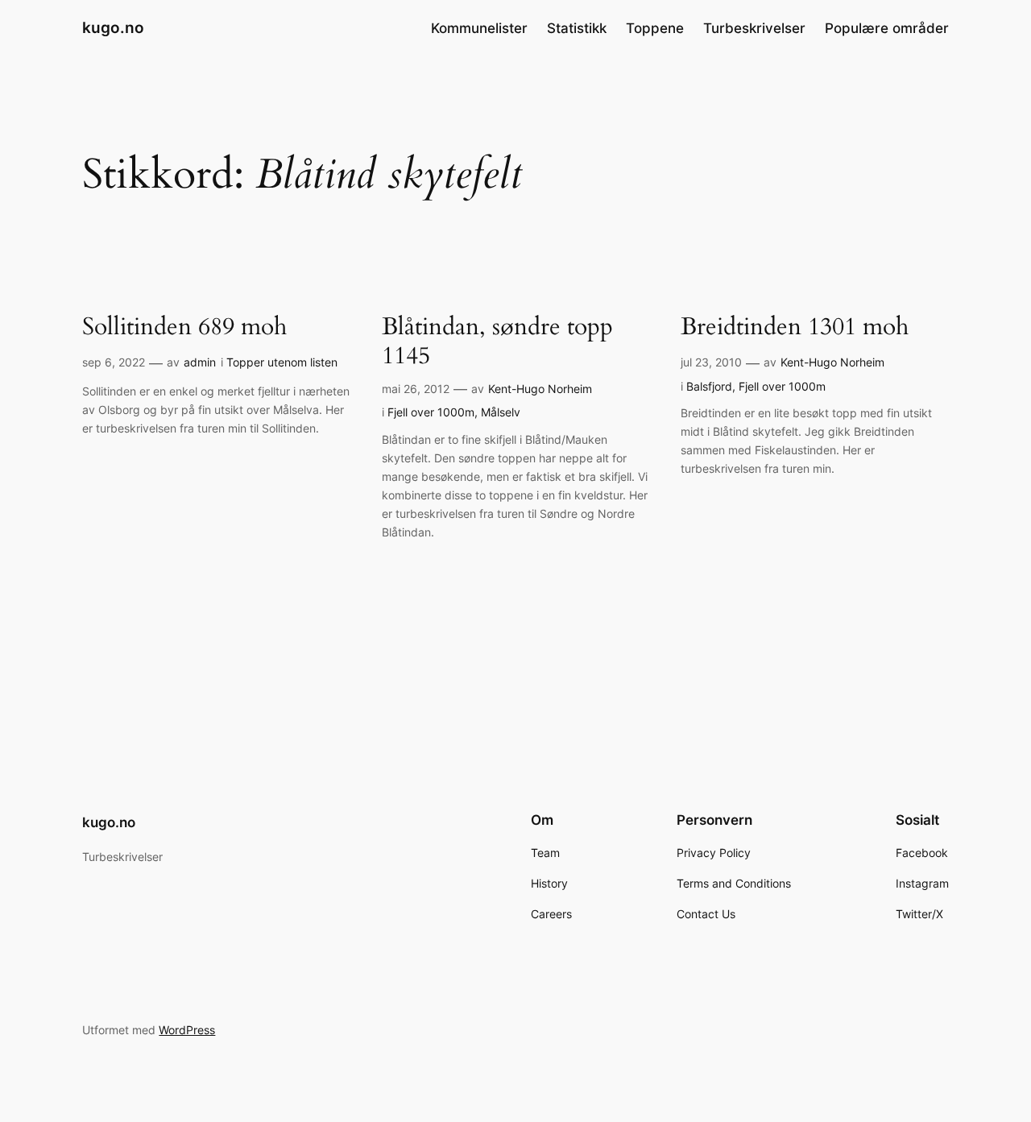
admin (200, 362)
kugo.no (113, 27)
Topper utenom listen (281, 362)
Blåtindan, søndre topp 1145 (497, 342)
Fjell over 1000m (430, 412)
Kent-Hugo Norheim (540, 388)
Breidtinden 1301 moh (795, 327)
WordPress (187, 1030)
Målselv (500, 412)
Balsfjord (709, 386)
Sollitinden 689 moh (184, 327)
